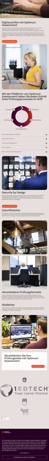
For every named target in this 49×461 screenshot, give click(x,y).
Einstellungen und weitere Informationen (24, 457)
